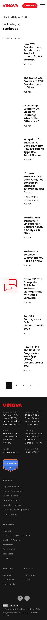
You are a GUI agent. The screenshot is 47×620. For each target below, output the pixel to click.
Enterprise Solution (11, 500)
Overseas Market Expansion (16, 509)
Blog (13, 16)
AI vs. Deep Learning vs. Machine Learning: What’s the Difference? (31, 113)
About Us (7, 575)
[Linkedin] (20, 598)
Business (28, 64)
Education (7, 531)
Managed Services (11, 496)
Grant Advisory (10, 514)
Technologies (30, 575)
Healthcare (8, 554)
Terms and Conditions (16, 609)
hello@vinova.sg (10, 452)
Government (9, 549)
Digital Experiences (11, 486)
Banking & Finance (11, 540)
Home (6, 16)
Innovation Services (12, 505)
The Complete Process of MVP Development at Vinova (34, 82)
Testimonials (9, 584)
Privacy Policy (35, 609)
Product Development (13, 491)
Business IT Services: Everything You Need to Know (33, 256)
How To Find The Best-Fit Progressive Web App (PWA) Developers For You (33, 356)
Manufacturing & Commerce (16, 535)
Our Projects (8, 579)
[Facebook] (27, 598)
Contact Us (30, 5)
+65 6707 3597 (32, 452)
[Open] (43, 6)
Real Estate (8, 544)
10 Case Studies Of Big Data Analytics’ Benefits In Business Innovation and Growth (34, 183)
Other (5, 558)
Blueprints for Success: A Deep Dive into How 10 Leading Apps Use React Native (34, 147)
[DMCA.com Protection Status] (10, 605)
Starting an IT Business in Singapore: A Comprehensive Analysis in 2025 (33, 225)
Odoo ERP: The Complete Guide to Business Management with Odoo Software (33, 288)
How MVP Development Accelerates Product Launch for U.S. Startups (33, 51)
